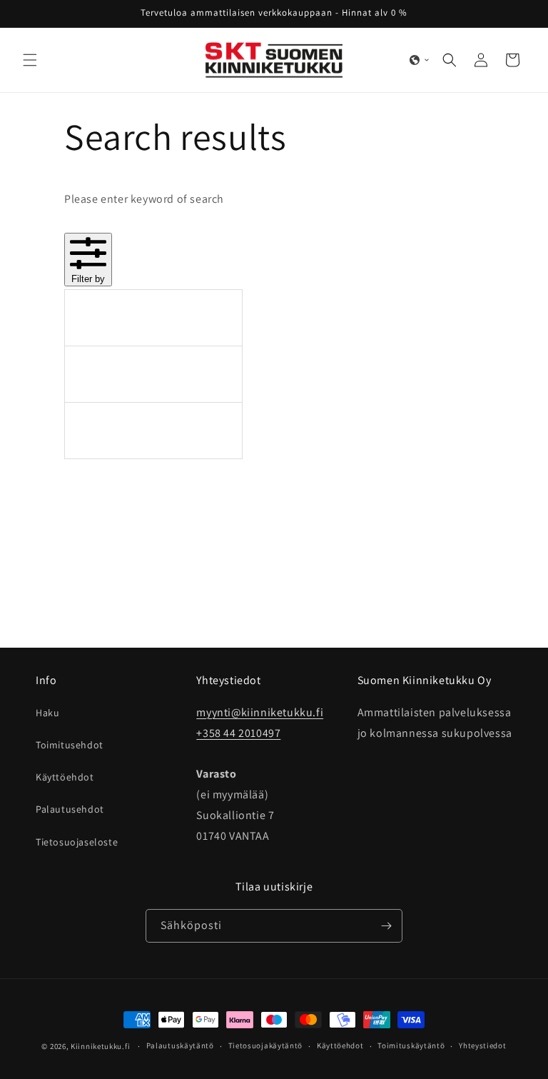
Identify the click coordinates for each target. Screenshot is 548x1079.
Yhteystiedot (482, 1045)
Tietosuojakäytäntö (265, 1045)
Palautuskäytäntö (180, 1045)
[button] (30, 60)
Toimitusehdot (69, 744)
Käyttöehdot (65, 777)
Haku (47, 712)
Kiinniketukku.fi (100, 1046)
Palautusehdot (70, 809)
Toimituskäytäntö (411, 1045)
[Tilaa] (386, 926)
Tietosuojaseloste (77, 841)
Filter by (88, 278)
